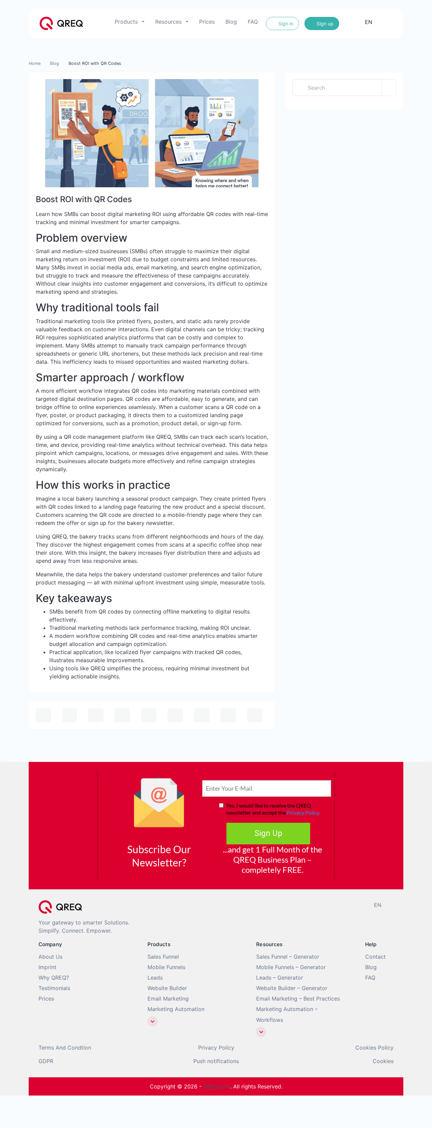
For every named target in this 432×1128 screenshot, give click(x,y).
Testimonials (54, 988)
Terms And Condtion (64, 1047)
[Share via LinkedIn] (175, 715)
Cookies (383, 1061)
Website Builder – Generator (291, 988)
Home (34, 63)
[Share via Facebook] (96, 715)
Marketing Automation (176, 1009)
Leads (155, 977)
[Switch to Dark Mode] (386, 22)
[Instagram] (234, 904)
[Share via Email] (43, 715)
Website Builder (167, 988)
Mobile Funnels (166, 967)
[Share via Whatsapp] (228, 715)
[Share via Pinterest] (149, 715)
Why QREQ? (53, 977)
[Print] (69, 715)
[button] (152, 1021)
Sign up (324, 23)
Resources (168, 21)
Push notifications (216, 1061)
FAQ (253, 21)
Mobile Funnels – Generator (291, 967)
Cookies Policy (374, 1047)
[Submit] (388, 87)
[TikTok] (245, 904)
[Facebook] (223, 904)
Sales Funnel (163, 956)
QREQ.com (216, 1086)
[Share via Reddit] (202, 715)
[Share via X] (122, 715)
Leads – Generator (279, 977)
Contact (375, 956)
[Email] (268, 904)
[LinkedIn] (256, 904)
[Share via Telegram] (255, 715)
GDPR (45, 1061)
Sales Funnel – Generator (287, 956)
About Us (50, 956)
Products (126, 21)
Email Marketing (168, 998)
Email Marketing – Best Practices (298, 998)
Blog (231, 21)
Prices (207, 21)
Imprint (47, 967)
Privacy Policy (216, 1047)
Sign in (285, 23)
